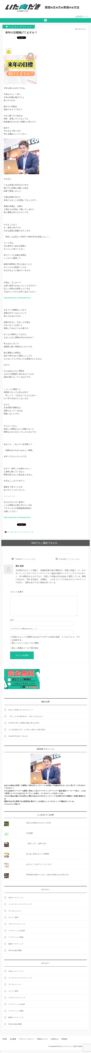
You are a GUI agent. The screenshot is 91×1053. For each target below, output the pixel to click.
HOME (4, 1039)
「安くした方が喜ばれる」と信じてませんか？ (25, 716)
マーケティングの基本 (16, 931)
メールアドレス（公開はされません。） (23, 628)
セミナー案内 (13, 917)
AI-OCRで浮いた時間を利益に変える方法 (23, 723)
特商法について (42, 1039)
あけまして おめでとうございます (39, 864)
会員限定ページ (82, 16)
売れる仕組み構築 (15, 950)
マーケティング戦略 (15, 937)
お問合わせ (54, 1039)
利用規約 (64, 1039)
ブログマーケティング (16, 924)
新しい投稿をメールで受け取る (25, 648)
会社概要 (29, 833)
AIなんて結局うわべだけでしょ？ (20, 710)
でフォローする (25, 559)
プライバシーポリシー (26, 1039)
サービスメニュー (15, 911)
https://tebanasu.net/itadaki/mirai (17, 298)
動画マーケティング (15, 944)
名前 (11, 620)
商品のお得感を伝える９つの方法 (38, 823)
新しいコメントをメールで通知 (25, 643)
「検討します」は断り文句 (36, 843)
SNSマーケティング (15, 898)
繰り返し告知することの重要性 (37, 854)
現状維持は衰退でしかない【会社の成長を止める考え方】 (47, 875)
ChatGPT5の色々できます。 (19, 736)
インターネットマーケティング (19, 27)
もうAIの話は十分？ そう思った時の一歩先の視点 (26, 730)
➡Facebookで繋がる (12, 804)
